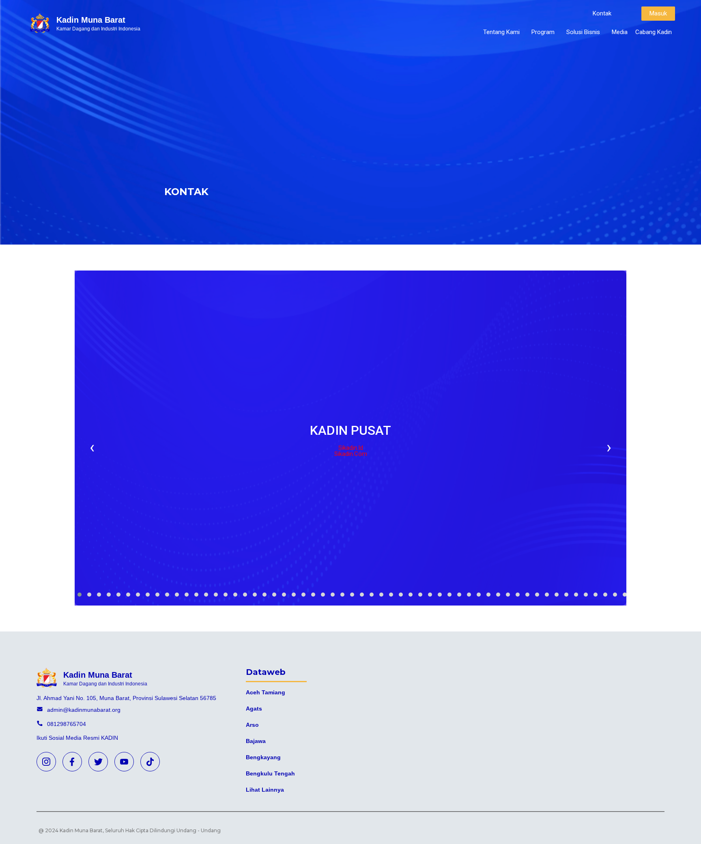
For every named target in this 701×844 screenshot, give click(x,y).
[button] (602, 13)
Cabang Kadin (653, 32)
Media (620, 32)
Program (543, 32)
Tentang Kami (501, 32)
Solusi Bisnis (583, 32)
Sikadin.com (350, 454)
